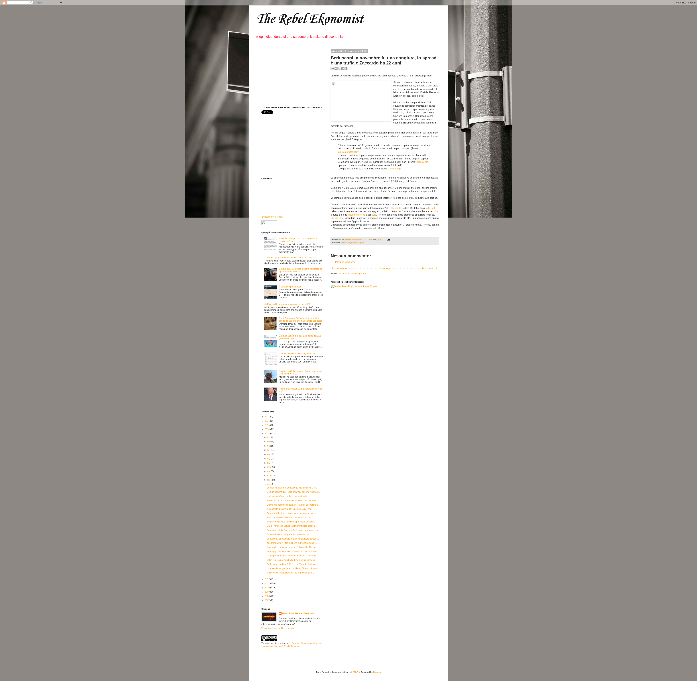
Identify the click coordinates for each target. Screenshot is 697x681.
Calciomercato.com (348, 152)
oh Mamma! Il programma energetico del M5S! (287, 304)
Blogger (377, 672)
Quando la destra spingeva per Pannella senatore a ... (293, 505)
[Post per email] (388, 239)
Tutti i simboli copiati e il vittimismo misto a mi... (290, 517)
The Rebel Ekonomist (309, 19)
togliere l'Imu (337, 218)
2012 (267, 579)
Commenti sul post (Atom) (353, 273)
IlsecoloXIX (422, 162)
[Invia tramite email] (332, 68)
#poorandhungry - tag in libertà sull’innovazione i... (292, 543)
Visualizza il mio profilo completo (277, 628)
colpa (435, 211)
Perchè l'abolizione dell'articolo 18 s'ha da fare (289, 257)
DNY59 (356, 672)
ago (269, 454)
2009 (267, 592)
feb (269, 480)
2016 (267, 421)
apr (269, 471)
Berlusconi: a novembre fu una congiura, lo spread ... (293, 539)
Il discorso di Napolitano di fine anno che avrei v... (291, 572)
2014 (267, 429)
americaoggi (395, 168)
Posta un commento (345, 262)
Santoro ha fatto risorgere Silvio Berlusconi (288, 534)
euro (374, 214)
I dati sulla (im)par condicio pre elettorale (287, 496)
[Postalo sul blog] (336, 68)
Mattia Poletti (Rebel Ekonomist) (298, 613)
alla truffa (431, 208)
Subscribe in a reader (272, 217)
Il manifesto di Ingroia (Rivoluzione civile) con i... (290, 509)
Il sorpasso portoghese (290, 286)
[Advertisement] (292, 75)
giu (269, 463)
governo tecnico (356, 214)
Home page (385, 268)
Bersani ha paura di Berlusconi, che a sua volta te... (292, 488)
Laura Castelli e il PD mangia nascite (297, 353)
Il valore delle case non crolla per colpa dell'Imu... (291, 521)
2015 (267, 425)
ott (268, 446)
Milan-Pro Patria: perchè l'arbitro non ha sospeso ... (292, 560)
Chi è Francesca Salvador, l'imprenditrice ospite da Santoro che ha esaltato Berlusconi (301, 319)
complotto (398, 208)
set (269, 450)
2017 (267, 416)
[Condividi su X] (339, 68)
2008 (267, 596)
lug (269, 458)
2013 (267, 433)
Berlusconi (345, 242)
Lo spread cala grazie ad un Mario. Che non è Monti (292, 568)
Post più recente (340, 268)
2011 (267, 583)
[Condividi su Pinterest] (346, 68)
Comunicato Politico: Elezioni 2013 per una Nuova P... (293, 492)
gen (269, 484)
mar (269, 475)
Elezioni (354, 242)
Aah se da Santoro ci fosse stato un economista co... (292, 513)
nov (269, 441)
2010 (267, 587)
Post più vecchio (430, 268)
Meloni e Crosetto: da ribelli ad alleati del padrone (291, 500)
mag (269, 467)
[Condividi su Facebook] (343, 68)
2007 (267, 600)
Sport (361, 242)
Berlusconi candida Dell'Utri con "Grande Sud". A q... (292, 564)
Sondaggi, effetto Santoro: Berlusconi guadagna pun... (293, 530)
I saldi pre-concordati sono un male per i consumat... (292, 555)
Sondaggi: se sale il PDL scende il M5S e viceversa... (293, 551)
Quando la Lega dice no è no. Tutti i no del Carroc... (292, 547)
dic (269, 437)
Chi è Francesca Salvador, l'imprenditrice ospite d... (292, 526)
